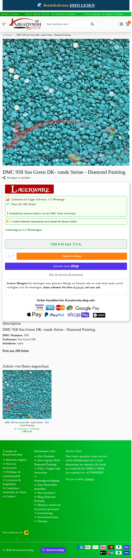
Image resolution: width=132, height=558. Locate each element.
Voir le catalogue (4, 24)
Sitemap (42, 521)
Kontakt (78, 287)
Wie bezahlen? (46, 492)
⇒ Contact (9, 496)
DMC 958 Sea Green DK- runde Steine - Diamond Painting (27, 424)
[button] (13, 253)
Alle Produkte (45, 456)
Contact (89, 479)
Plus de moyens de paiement (66, 274)
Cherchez (92, 24)
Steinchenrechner (48, 517)
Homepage (7, 35)
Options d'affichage (71, 256)
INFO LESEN (82, 5)
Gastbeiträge (45, 513)
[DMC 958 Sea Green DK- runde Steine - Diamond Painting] (27, 394)
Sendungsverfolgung (46, 480)
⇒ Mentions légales (15, 459)
